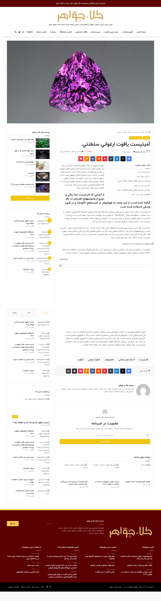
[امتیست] (43, 176)
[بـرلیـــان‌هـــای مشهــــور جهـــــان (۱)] (43, 188)
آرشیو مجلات (128, 32)
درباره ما (53, 32)
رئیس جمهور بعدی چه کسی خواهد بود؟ (31, 422)
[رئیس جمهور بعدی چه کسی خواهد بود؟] (43, 224)
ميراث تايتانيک (28, 269)
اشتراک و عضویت (13, 587)
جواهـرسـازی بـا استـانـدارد (25, 162)
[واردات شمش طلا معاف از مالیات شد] (43, 494)
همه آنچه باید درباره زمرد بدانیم (22, 139)
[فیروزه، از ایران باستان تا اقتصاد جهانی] (43, 483)
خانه (147, 132)
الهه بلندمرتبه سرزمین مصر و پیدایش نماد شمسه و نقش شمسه (73, 482)
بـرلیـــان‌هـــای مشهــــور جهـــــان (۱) (22, 184)
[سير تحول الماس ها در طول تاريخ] (43, 154)
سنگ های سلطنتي (126, 359)
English (30, 32)
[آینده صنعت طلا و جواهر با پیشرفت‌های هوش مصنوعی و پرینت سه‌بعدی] (43, 248)
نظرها (14, 312)
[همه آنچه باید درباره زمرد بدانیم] (43, 143)
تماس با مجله (41, 32)
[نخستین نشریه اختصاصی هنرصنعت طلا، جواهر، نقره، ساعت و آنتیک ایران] (80, 15)
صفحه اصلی (141, 32)
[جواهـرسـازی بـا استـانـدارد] (43, 165)
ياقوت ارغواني (93, 359)
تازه (28, 312)
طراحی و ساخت (136, 138)
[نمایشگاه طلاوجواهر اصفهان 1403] (43, 235)
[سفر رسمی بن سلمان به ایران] (43, 261)
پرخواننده (44, 312)
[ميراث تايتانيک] (43, 273)
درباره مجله (35, 587)
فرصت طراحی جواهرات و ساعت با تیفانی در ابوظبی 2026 (107, 482)
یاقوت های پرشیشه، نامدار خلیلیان (137, 481)
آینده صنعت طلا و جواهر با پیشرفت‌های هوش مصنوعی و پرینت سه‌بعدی (23, 246)
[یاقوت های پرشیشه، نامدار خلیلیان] (136, 471)
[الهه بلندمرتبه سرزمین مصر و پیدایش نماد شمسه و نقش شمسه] (73, 471)
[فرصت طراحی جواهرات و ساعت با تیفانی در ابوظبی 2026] (105, 471)
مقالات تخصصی (81, 32)
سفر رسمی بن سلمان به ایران (23, 258)
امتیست (31, 173)
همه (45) (30, 198)
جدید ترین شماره (111, 32)
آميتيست (143, 359)
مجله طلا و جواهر (140, 152)
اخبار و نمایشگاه (66, 32)
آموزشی (141, 132)
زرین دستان (95, 32)
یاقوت (80, 359)
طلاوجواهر (109, 359)
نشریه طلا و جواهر (115, 587)
